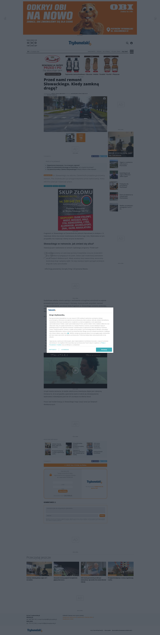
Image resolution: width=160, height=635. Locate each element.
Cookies (59, 344)
